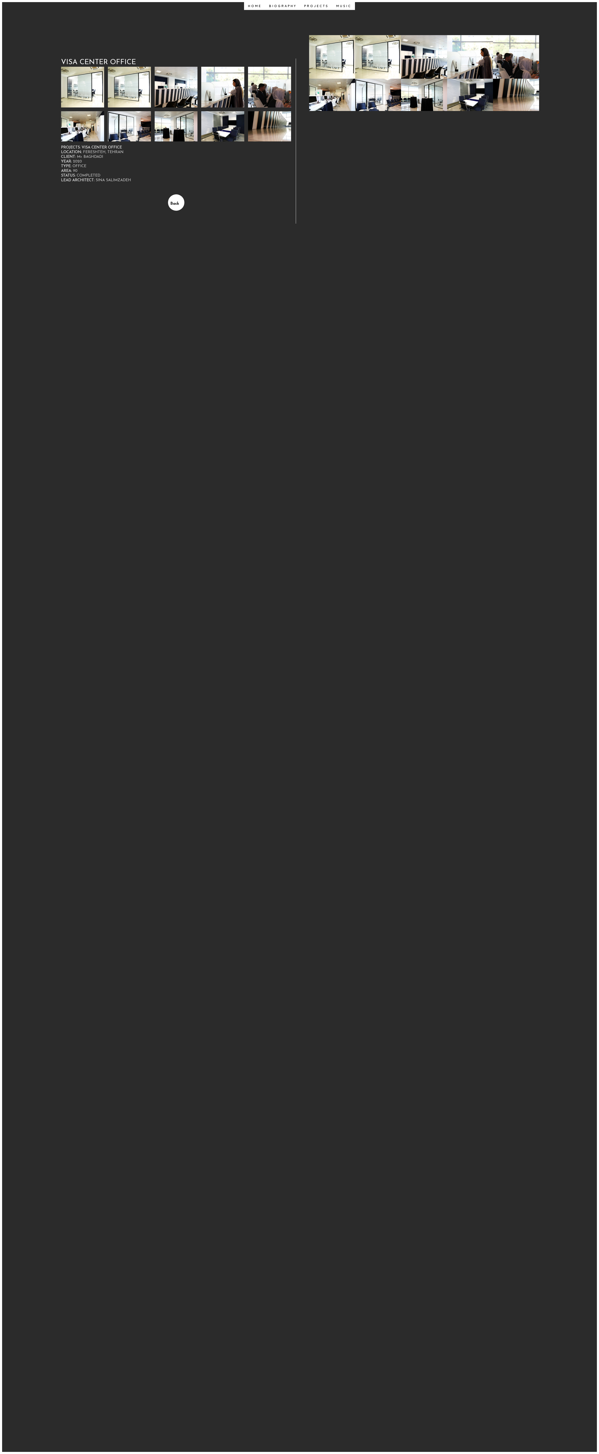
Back (174, 204)
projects (316, 6)
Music (343, 6)
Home (255, 6)
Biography (283, 6)
